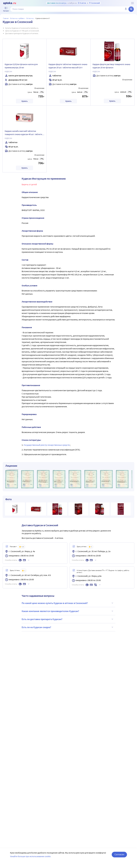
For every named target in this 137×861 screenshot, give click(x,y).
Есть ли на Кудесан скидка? (36, 627)
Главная (6, 18)
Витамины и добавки (17, 18)
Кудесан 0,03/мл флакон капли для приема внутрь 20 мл (21, 66)
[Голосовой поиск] (126, 9)
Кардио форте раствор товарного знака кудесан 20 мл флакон (111, 66)
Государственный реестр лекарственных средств (47, 445)
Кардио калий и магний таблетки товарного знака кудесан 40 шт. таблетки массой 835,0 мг (24, 133)
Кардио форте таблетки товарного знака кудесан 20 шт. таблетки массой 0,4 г (68, 66)
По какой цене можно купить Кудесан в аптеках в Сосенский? (55, 603)
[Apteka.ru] (9, 3)
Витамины (30, 18)
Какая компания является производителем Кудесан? (50, 611)
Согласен (119, 854)
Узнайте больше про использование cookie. (30, 856)
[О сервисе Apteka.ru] (132, 3)
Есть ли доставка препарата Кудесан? (42, 619)
